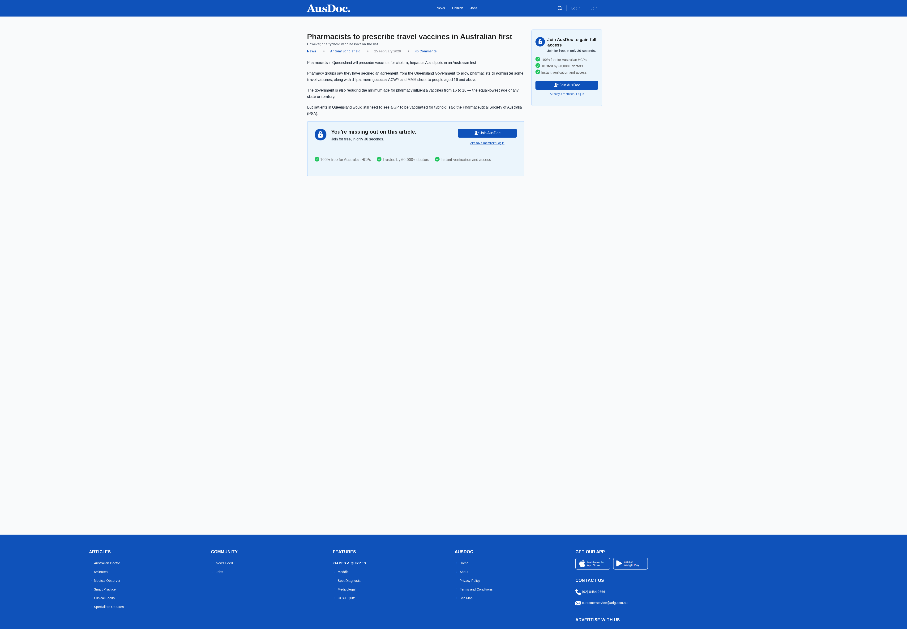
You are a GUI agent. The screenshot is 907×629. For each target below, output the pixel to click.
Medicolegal (346, 589)
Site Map (466, 598)
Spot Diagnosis (349, 581)
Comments (426, 51)
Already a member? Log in (487, 143)
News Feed (224, 563)
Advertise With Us (597, 619)
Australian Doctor (107, 563)
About (464, 572)
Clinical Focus (104, 598)
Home (464, 563)
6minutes (101, 572)
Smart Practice (105, 589)
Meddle (343, 572)
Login (576, 8)
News (311, 51)
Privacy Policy (470, 581)
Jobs (219, 572)
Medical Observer (107, 581)
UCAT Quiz (346, 598)
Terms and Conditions (476, 589)
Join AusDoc (490, 133)
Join (593, 8)
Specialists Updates (109, 607)
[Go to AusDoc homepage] (328, 7)
